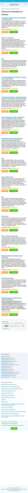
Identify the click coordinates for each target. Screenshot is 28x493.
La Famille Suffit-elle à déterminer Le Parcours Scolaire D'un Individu (13, 411)
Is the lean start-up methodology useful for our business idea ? (12, 139)
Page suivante (5, 328)
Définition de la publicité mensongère (7, 395)
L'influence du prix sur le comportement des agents (10, 386)
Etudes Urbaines (4, 366)
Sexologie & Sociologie (5, 375)
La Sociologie (3, 399)
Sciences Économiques (5, 377)
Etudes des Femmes (4, 359)
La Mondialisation (4, 370)
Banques (2, 356)
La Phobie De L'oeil (4, 401)
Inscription (14, 428)
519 (16, 323)
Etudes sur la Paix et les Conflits (7, 364)
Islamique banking (7, 278)
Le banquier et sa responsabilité (7, 407)
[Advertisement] (12, 341)
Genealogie (3, 367)
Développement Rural (5, 358)
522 (3, 326)
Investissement (4, 369)
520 (19, 323)
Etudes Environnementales (6, 361)
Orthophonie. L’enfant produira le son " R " (8, 397)
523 (6, 326)
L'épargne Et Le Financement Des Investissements (10, 413)
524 (9, 326)
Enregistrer (14, 31)
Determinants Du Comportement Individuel (8, 384)
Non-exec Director (12, 1)
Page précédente (6, 323)
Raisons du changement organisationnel (8, 409)
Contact (26, 1)
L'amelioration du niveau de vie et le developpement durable (12, 388)
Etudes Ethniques (4, 362)
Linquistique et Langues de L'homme (7, 372)
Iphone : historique (7, 37)
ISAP (2, 158)
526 (15, 326)
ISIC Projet (4, 216)
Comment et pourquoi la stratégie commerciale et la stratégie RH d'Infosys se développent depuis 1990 (12, 404)
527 (18, 326)
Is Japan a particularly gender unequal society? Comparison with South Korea (13, 97)
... (13, 323)
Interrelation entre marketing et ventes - (8, 390)
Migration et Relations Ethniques (7, 373)
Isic (2, 196)
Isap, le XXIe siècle (7, 177)
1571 (23, 326)
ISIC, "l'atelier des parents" (9, 236)
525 (12, 326)
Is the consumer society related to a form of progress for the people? (13, 117)
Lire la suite (4, 31)
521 (22, 323)
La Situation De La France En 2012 (7, 393)
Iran (2, 58)
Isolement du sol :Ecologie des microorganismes (11, 298)
